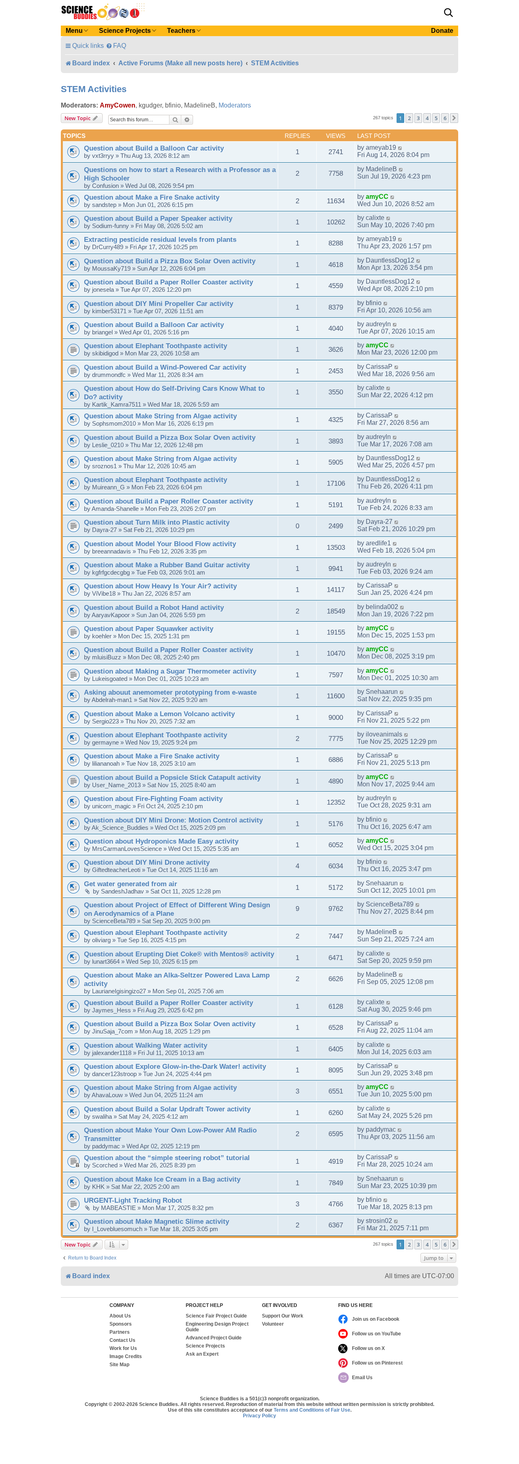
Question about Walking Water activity (145, 1045)
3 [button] (418, 118)
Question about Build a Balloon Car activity (154, 148)
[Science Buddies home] (103, 12)
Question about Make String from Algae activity (160, 416)
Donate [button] (442, 30)
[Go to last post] (400, 147)
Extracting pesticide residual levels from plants (160, 239)
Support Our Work (282, 1316)
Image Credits (125, 1356)
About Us (120, 1316)
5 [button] (436, 118)
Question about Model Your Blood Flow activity (160, 544)
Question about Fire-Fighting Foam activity (153, 798)
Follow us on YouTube (376, 1334)
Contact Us (122, 1340)
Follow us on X (368, 1348)
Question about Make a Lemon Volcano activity (159, 714)
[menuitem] (116, 46)
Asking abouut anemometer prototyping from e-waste (170, 692)
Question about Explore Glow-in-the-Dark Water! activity (175, 1066)
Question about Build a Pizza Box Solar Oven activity (169, 261)
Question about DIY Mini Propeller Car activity (158, 303)
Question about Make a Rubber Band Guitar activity (167, 565)
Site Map (119, 1364)
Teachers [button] (181, 30)
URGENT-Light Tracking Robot (133, 1200)
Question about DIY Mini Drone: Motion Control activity (173, 820)
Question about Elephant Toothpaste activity (155, 346)
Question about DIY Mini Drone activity (147, 862)
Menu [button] (74, 30)
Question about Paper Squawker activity (148, 628)
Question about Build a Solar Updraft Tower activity (167, 1109)
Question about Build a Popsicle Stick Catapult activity (172, 777)
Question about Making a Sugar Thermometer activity (170, 671)
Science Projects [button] (125, 30)
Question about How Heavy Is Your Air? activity (160, 586)
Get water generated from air (130, 884)
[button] (448, 12)
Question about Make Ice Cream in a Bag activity (162, 1179)
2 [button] (409, 118)
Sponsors (120, 1324)
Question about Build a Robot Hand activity (154, 607)
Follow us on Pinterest (377, 1363)
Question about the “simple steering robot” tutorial (167, 1158)
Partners (119, 1332)
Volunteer (273, 1324)
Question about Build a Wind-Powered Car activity (165, 367)
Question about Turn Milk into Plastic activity (156, 522)
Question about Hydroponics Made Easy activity (161, 841)
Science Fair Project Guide (216, 1316)
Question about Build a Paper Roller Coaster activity (168, 282)
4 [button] (427, 118)
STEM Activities (94, 89)
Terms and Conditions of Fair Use (312, 1410)
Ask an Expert (202, 1354)
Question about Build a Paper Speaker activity (158, 218)
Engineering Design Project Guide (217, 1327)
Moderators (235, 105)
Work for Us (123, 1348)
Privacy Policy (259, 1416)
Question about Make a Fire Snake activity (151, 197)
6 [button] (445, 118)
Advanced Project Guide (214, 1338)
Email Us (362, 1377)
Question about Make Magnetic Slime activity (156, 1221)
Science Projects (205, 1346)
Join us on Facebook (375, 1319)
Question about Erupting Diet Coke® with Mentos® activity (179, 954)
